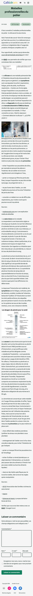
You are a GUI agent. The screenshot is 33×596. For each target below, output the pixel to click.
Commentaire (6, 529)
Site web (25, 551)
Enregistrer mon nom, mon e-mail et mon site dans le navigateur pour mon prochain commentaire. (17, 563)
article (3, 45)
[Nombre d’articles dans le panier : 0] (24, 3)
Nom (3, 551)
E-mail (14, 551)
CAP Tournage (15, 24)
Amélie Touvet (15, 583)
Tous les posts (26, 24)
